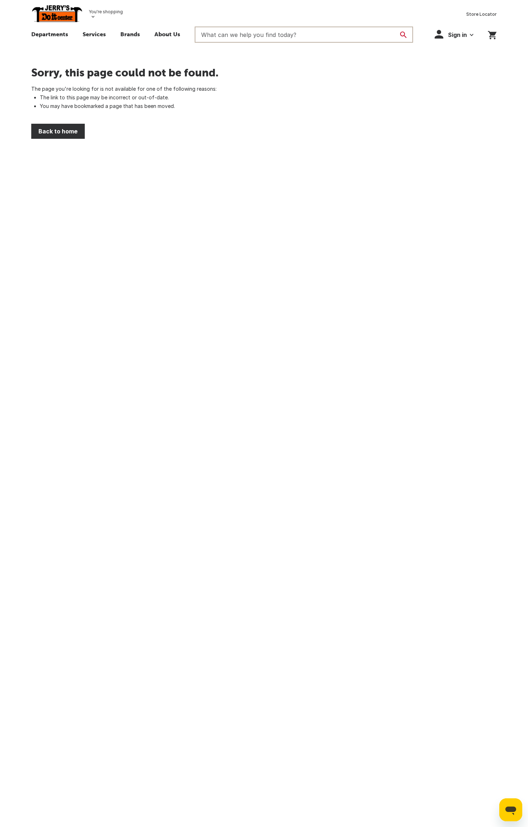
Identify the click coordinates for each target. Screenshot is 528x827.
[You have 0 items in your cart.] (492, 33)
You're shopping (106, 11)
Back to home (58, 131)
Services (94, 34)
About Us (167, 34)
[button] (130, 35)
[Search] (403, 35)
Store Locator (481, 14)
